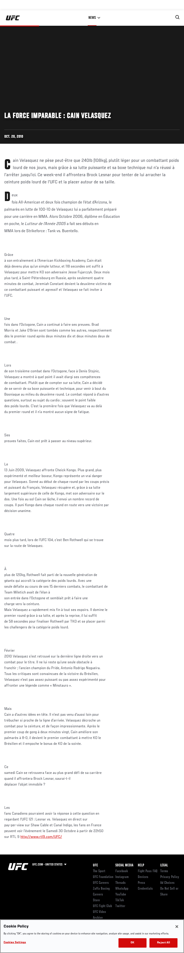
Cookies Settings (15, 942)
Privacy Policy (169, 877)
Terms (164, 871)
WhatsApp (121, 889)
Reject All (163, 942)
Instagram (122, 877)
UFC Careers (101, 883)
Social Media (124, 865)
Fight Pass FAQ (148, 871)
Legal (164, 865)
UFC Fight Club (102, 906)
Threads (120, 883)
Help (141, 865)
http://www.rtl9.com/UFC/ (41, 837)
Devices (143, 877)
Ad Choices (167, 883)
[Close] (177, 927)
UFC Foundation (103, 877)
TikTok (119, 900)
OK (132, 942)
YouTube (120, 895)
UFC (95, 865)
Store (96, 900)
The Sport (99, 871)
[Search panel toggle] (177, 17)
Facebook (121, 871)
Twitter (120, 906)
